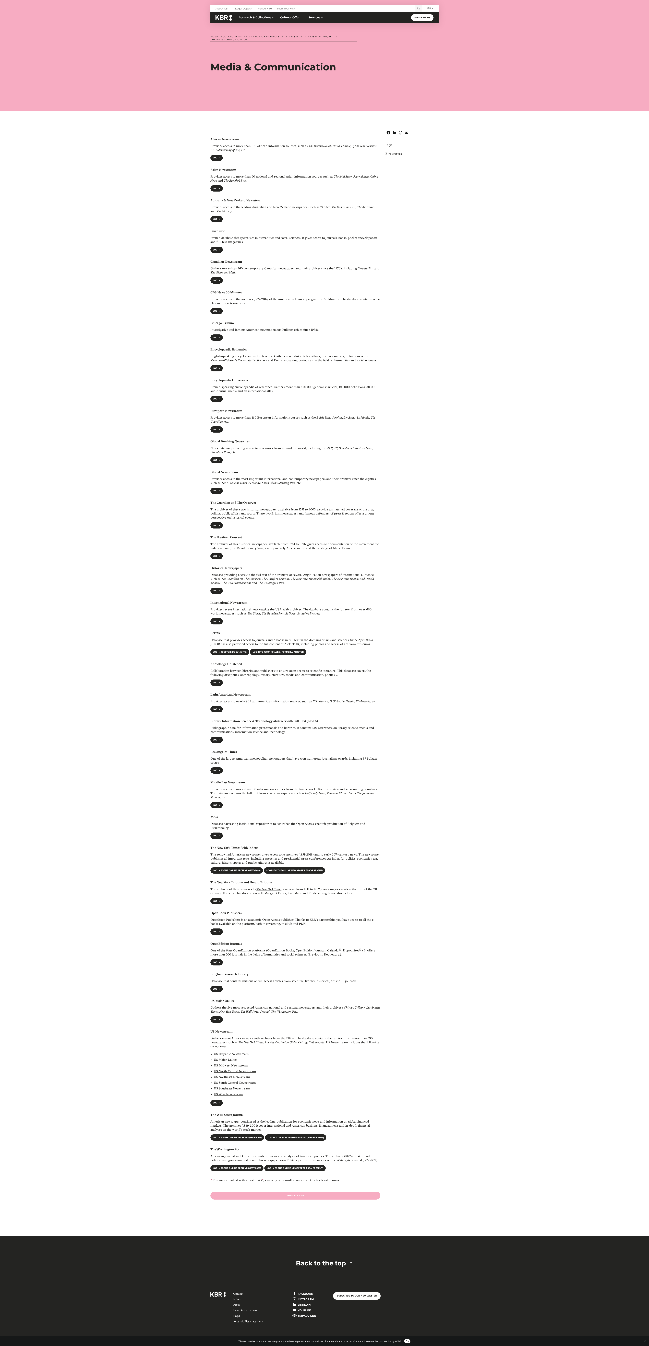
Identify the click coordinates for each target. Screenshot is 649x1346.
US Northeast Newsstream (232, 1077)
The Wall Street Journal (236, 583)
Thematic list (295, 1195)
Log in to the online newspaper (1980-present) (294, 870)
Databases (291, 36)
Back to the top (321, 1263)
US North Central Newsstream (235, 1071)
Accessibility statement (248, 1321)
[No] (644, 1341)
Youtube (304, 1310)
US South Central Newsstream (235, 1082)
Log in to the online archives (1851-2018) (236, 870)
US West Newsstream (228, 1094)
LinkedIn (304, 1304)
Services (314, 17)
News (237, 1299)
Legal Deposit (243, 8)
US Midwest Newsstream (231, 1065)
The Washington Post (271, 583)
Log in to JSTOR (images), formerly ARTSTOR (278, 652)
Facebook (305, 1293)
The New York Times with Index (310, 579)
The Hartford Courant (275, 579)
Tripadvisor (306, 1315)
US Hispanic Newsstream (231, 1054)
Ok (407, 1341)
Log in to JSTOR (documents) (230, 652)
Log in (216, 158)
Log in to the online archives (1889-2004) (237, 1137)
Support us (422, 17)
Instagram (305, 1299)
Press (236, 1304)
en (240, 579)
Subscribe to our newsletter (357, 1295)
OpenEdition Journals (311, 950)
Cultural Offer (290, 17)
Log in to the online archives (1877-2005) (237, 1168)
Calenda (333, 950)
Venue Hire (265, 8)
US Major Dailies (225, 1059)
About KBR (222, 8)
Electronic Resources (263, 36)
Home (214, 36)
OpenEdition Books (280, 950)
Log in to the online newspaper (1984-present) (296, 1137)
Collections (232, 36)
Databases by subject (318, 36)
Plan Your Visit (286, 8)
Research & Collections (255, 17)
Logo (236, 1315)
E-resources (393, 153)
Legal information (245, 1310)
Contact (238, 1293)
